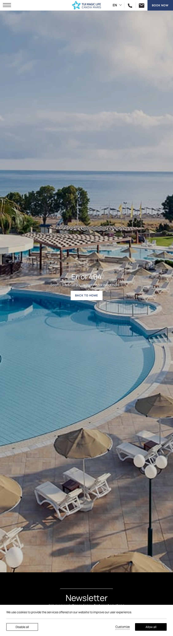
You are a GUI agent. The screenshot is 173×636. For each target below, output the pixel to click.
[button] (7, 5)
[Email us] (139, 5)
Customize (122, 627)
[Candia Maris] (86, 5)
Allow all (151, 627)
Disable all (22, 627)
